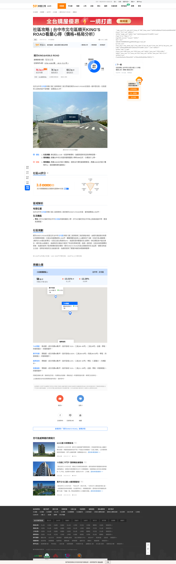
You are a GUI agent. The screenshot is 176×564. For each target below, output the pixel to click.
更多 (139, 6)
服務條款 (91, 509)
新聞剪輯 (64, 509)
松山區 (69, 525)
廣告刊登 (55, 509)
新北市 (49, 520)
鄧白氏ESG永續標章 (46, 560)
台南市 (86, 520)
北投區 (101, 525)
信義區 (62, 525)
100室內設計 (88, 512)
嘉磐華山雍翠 (68, 537)
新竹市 (95, 520)
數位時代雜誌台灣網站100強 (67, 560)
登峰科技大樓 (110, 544)
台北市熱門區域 (38, 520)
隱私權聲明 (101, 509)
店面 (91, 6)
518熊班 (138, 512)
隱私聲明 (100, 562)
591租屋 (35, 512)
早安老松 (53, 544)
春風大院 (43, 537)
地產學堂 (59, 540)
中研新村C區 (79, 544)
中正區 (82, 525)
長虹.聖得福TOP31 (80, 537)
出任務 (49, 514)
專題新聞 (96, 540)
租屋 (77, 6)
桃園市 (67, 520)
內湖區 (56, 525)
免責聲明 (82, 509)
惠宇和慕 (36, 354)
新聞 (132, 6)
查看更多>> (109, 525)
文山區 (101, 528)
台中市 (49, 12)
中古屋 (70, 6)
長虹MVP (90, 537)
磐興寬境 (36, 361)
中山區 (43, 525)
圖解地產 (66, 540)
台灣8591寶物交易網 (99, 512)
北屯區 (55, 12)
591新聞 (63, 512)
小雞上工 (43, 514)
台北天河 (51, 537)
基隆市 (122, 520)
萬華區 (95, 525)
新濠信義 (98, 537)
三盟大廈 (61, 544)
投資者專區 (36, 509)
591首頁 (35, 12)
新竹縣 (104, 520)
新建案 (62, 6)
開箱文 (75, 12)
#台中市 (118, 72)
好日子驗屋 (62, 514)
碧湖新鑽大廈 (44, 544)
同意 (108, 562)
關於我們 (46, 509)
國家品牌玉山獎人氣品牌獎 (55, 560)
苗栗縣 (113, 520)
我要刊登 (125, 1)
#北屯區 (123, 72)
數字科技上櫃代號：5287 (38, 560)
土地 (84, 6)
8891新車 (122, 512)
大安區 (49, 525)
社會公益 (73, 509)
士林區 (75, 525)
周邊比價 (27, 187)
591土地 (56, 512)
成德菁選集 (70, 544)
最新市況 (82, 540)
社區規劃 (27, 182)
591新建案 (49, 512)
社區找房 (114, 6)
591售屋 (42, 512)
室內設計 (124, 6)
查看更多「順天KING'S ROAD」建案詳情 (70, 429)
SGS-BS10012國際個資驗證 (79, 560)
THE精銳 (36, 346)
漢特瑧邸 (59, 537)
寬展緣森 (36, 368)
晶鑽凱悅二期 (90, 544)
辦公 (98, 6)
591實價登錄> (43, 77)
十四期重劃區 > (42, 272)
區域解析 (27, 177)
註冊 (120, 1)
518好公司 (35, 514)
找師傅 (55, 514)
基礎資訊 (27, 167)
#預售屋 (129, 72)
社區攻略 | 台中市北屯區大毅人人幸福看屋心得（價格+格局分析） (128, 69)
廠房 (105, 6)
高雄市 (76, 520)
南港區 (82, 534)
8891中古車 (130, 512)
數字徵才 (111, 509)
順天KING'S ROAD (65, 12)
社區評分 (27, 172)
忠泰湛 (106, 537)
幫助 (132, 1)
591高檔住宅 (79, 512)
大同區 (88, 525)
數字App (139, 1)
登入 (115, 1)
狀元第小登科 (100, 544)
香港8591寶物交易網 (112, 512)
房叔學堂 (43, 540)
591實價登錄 (71, 512)
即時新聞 (74, 540)
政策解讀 (51, 540)
